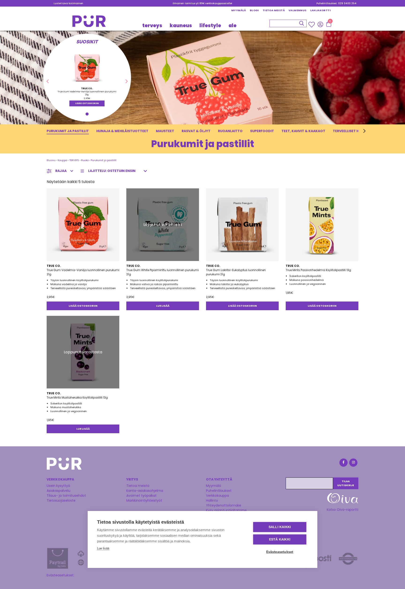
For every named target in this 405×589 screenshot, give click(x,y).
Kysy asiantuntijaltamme (226, 510)
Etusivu (51, 160)
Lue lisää (162, 306)
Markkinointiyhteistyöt (144, 500)
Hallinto (212, 500)
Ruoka (85, 160)
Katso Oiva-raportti (342, 509)
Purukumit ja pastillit (68, 131)
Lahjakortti (320, 10)
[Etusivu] (89, 22)
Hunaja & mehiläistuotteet (122, 131)
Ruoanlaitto (230, 131)
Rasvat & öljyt (196, 131)
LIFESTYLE (210, 25)
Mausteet (165, 131)
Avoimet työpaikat (141, 495)
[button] (47, 81)
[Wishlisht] (312, 24)
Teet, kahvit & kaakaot (303, 131)
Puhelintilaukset (219, 490)
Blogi (254, 10)
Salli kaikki (280, 527)
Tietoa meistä (274, 10)
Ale (232, 25)
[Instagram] (353, 463)
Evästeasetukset (60, 575)
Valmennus (298, 10)
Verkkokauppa (217, 495)
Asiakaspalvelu (58, 490)
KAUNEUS (181, 25)
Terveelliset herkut (351, 131)
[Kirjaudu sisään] (320, 24)
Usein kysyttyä (58, 485)
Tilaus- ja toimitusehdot (66, 495)
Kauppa (62, 160)
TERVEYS (152, 25)
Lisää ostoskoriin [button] (87, 103)
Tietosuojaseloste (61, 500)
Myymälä (238, 10)
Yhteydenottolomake (223, 505)
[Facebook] (343, 463)
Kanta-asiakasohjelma (144, 490)
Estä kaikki (279, 539)
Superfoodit (262, 131)
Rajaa (61, 170)
